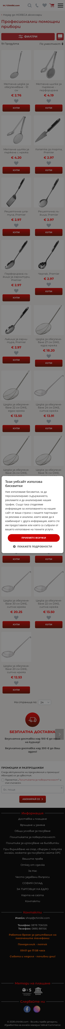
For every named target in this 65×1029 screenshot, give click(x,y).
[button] (32, 546)
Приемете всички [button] (33, 538)
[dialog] (32, 514)
